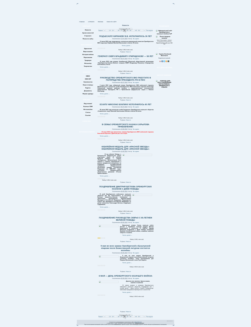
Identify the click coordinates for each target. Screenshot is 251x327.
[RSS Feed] (79, 323)
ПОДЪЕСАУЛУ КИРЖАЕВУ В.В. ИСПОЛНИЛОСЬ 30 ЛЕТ (125, 36)
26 (118, 30)
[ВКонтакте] (162, 61)
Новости (128, 52)
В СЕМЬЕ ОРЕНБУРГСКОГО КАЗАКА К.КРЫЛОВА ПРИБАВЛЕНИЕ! (125, 125)
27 (121, 30)
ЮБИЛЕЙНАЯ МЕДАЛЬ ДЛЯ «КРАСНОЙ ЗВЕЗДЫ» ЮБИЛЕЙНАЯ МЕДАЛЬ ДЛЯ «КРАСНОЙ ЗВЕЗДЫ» (125, 148)
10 (110, 30)
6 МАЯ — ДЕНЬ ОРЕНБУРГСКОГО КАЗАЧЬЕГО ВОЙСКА (125, 276)
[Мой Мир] (168, 61)
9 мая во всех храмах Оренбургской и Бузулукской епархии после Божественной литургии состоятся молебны (125, 248)
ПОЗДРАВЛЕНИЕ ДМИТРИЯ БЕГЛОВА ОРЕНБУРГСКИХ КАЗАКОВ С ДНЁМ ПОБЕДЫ (125, 188)
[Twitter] (164, 61)
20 (113, 30)
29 (127, 30)
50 (139, 30)
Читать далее (127, 45)
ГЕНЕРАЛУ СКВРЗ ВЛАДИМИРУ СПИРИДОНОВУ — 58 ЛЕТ (125, 56)
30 (130, 30)
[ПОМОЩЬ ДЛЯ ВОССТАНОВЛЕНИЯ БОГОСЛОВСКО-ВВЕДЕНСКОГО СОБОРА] (164, 87)
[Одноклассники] (166, 61)
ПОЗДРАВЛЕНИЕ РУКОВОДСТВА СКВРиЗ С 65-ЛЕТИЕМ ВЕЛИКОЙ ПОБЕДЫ (125, 219)
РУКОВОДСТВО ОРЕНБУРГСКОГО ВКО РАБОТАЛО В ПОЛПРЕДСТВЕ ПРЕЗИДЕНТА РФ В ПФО (125, 79)
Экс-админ (136, 38)
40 (136, 30)
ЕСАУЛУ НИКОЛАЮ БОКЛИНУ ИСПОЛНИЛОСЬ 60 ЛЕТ (125, 104)
